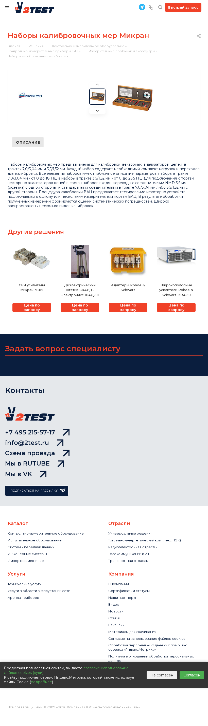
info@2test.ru (27, 442)
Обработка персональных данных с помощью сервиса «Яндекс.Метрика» (147, 647)
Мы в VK (18, 474)
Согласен (191, 675)
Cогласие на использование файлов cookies (146, 638)
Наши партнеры (122, 598)
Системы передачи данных (31, 547)
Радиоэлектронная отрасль (132, 547)
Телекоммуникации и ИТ (128, 554)
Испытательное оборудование (35, 540)
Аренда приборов (23, 598)
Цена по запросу (32, 307)
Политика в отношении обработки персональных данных (151, 658)
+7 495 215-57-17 (30, 432)
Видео (113, 604)
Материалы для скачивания (132, 632)
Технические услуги (25, 584)
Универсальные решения (130, 533)
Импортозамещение (26, 561)
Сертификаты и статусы (129, 591)
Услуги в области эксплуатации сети (39, 591)
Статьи (114, 618)
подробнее (41, 682)
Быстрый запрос (183, 7)
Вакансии (116, 625)
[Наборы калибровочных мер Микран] (133, 98)
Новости (116, 611)
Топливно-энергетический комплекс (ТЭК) (144, 540)
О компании (118, 584)
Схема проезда (30, 453)
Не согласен (161, 675)
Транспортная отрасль (128, 561)
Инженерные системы (27, 554)
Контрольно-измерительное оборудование (46, 533)
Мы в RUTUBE (27, 463)
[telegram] (142, 7)
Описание (28, 142)
